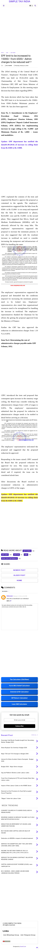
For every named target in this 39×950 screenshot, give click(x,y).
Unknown (10, 596)
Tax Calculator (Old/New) (19, 679)
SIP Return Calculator (19, 698)
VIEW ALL (34, 735)
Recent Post (7, 735)
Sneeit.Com (23, 946)
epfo (7, 52)
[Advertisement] (19, 29)
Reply (8, 600)
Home (2, 52)
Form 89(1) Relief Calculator (19, 686)
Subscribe (19, 726)
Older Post (19, 575)
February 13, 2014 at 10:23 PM (20, 596)
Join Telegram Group (27, 935)
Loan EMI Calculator (19, 704)
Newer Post (19, 570)
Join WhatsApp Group (11, 935)
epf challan (13, 52)
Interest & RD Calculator (19, 692)
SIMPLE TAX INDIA (19, 1)
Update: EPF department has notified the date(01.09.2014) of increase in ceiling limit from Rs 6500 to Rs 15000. (19, 144)
